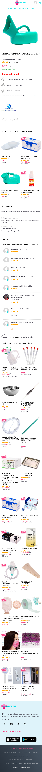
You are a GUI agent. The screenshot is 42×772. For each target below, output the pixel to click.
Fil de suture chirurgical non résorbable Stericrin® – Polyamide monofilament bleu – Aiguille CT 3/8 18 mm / (11, 479)
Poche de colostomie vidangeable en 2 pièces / (11, 618)
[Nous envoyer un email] (25, 724)
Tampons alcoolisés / (29, 157)
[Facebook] (5, 724)
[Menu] (2, 2)
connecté (16, 337)
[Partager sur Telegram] (17, 119)
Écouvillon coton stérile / (29, 368)
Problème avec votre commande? (21, 759)
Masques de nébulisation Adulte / (10, 583)
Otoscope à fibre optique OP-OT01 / (27, 688)
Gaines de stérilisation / (30, 617)
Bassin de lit (5, 156)
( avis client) (13, 62)
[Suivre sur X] (18, 724)
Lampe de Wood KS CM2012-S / (11, 687)
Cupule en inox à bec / (9, 403)
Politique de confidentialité (28, 752)
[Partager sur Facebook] (6, 119)
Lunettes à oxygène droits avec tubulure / (10, 438)
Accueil (10, 8)
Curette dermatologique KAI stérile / (28, 439)
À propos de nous (10, 752)
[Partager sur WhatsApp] (3, 119)
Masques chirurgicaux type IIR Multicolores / (10, 653)
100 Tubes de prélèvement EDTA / (30, 652)
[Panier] (40, 3)
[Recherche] (7, 3)
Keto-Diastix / (29, 549)
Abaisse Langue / (27, 583)
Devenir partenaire (21, 756)
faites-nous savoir (30, 96)
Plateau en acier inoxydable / (27, 474)
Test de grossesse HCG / (30, 516)
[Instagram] (11, 724)
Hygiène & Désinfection (21, 8)
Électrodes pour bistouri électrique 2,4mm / (28, 404)
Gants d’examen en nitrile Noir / (9, 549)
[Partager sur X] (10, 119)
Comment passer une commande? (21, 749)
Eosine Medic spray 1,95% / (30, 191)
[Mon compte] (35, 2)
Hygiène (32, 8)
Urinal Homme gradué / (9, 191)
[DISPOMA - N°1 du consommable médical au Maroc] (21, 2)
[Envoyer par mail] (13, 119)
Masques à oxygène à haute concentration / (10, 369)
